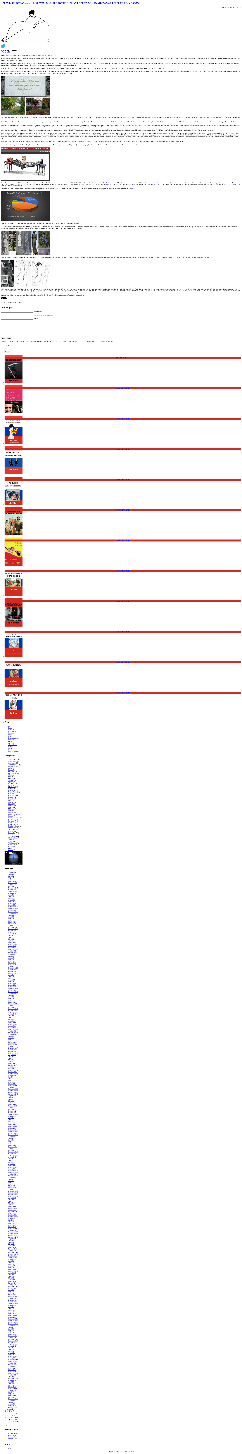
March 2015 (12, 1104)
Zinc (9, 848)
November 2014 (13, 1111)
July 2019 (11, 1015)
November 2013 (13, 1131)
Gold (9, 793)
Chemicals (11, 771)
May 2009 (11, 1223)
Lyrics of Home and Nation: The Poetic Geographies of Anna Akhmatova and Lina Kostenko (48, 223)
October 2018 (12, 1031)
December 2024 (13, 906)
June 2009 (11, 1222)
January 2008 (12, 1250)
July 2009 (11, 1220)
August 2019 (12, 1014)
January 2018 (12, 1046)
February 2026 (12, 883)
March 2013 (12, 1145)
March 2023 (12, 942)
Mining (10, 812)
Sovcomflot (11, 833)
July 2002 (11, 1348)
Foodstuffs (11, 790)
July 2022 (11, 956)
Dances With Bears (128, 1451)
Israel (10, 800)
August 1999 (12, 1380)
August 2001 (12, 1366)
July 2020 (11, 995)
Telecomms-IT (12, 836)
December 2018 (13, 1027)
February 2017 (12, 1065)
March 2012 (12, 1165)
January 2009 (12, 1230)
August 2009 (12, 1218)
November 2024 (13, 908)
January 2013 (12, 1148)
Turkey (10, 841)
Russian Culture (13, 826)
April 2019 (11, 1021)
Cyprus (10, 782)
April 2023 (11, 941)
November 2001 (13, 1361)
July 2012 (11, 1159)
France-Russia (12, 792)
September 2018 (13, 1033)
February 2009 (12, 1228)
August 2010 (12, 1198)
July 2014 (11, 1118)
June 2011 (11, 1181)
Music (10, 748)
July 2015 (11, 1097)
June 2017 (11, 1058)
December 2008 (13, 1232)
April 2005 (11, 1293)
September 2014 (13, 1114)
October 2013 (12, 1133)
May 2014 (11, 1121)
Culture (10, 780)
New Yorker (106, 183)
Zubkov (10, 850)
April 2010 (11, 1204)
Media (10, 805)
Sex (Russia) (12, 829)
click (207, 257)
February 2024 (12, 924)
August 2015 (12, 1096)
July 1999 (11, 1382)
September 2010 (13, 1196)
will (2, 290)
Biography (11, 766)
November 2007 (13, 1254)
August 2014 (12, 1116)
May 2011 (11, 1182)
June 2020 (11, 997)
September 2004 (13, 1303)
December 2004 (13, 1300)
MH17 (10, 807)
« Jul (6, 1425)
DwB (10, 785)
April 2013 (11, 1143)
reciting (31, 295)
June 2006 (11, 1276)
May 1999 (11, 1385)
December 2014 (13, 1109)
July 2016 (11, 1077)
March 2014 (12, 1124)
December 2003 (13, 1319)
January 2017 (12, 1067)
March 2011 (12, 1186)
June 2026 (11, 876)
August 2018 (12, 1034)
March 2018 (12, 1043)
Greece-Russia (12, 795)
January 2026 (12, 884)
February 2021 (12, 983)
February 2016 (12, 1085)
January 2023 (12, 946)
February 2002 (12, 1356)
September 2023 (13, 932)
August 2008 (12, 1239)
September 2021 (13, 973)
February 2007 (12, 1269)
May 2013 (11, 1141)
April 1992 (11, 1404)
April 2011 (11, 1184)
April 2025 (11, 900)
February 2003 (12, 1336)
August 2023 (12, 934)
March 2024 (12, 922)
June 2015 (11, 1099)
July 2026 (11, 874)
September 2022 (13, 952)
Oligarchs (11, 821)
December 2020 (13, 987)
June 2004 (11, 1308)
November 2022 (13, 949)
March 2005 (12, 1295)
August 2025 (12, 893)
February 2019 (12, 1024)
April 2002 (11, 1353)
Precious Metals (13, 824)
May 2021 (11, 978)
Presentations (12, 731)
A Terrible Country (230, 184)
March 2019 (12, 1022)
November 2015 (13, 1090)
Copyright (11, 743)
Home (7, 345)
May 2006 (11, 1278)
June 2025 (11, 896)
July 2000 (11, 1376)
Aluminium (11, 761)
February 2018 (12, 1044)
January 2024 (12, 925)
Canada (10, 770)
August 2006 (12, 1273)
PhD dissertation (7, 133)
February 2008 (12, 1249)
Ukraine (10, 845)
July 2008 (11, 1240)
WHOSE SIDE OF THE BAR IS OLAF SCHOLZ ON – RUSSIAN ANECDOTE (27, 341)
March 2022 (12, 963)
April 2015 (11, 1102)
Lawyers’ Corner (13, 751)
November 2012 (13, 1152)
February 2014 (12, 1126)
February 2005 (12, 1296)
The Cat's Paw (12, 838)
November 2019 (13, 1009)
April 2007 (11, 1266)
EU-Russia (11, 787)
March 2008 (12, 1247)
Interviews (11, 729)
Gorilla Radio (12, 1435)
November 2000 (13, 1373)
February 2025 (12, 903)
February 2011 (12, 1187)
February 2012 (12, 1167)
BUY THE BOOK (123, 388)
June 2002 (11, 1349)
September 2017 (13, 1053)
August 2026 (12, 872)
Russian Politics (13, 828)
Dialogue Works (13, 1433)
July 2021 (11, 975)
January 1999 (12, 1390)
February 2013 (12, 1147)
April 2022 (11, 961)
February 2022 (12, 964)
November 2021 (13, 970)
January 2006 (12, 1285)
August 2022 (12, 954)
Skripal (10, 831)
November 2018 (13, 1029)
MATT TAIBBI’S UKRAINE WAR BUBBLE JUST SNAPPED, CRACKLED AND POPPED (82, 341)
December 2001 (13, 1359)
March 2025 (12, 901)
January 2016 (12, 1087)
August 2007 (12, 1259)
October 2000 (12, 1375)
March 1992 (12, 1405)
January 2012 (12, 1169)
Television (11, 733)
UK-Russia (11, 843)
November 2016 (13, 1070)
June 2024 (11, 917)
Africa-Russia (12, 759)
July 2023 (11, 935)
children (154, 184)
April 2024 (11, 920)
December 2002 (13, 1339)
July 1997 (11, 1392)
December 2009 (13, 1211)
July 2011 (11, 1179)
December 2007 (13, 1252)
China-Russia (12, 773)
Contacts (11, 741)
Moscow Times (12, 814)
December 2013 (13, 1130)
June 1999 (11, 1383)
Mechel (10, 804)
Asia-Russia (12, 763)
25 (9, 1421)
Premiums (11, 740)
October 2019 (12, 1010)
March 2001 (12, 1370)
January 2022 (12, 966)
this (133, 188)
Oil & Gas (11, 819)
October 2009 (12, 1215)
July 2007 (11, 1261)
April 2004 (11, 1312)
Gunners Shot (12, 1437)
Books (10, 728)
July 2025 (11, 895)
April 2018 (11, 1041)
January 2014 (12, 1128)
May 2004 (11, 1310)
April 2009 (11, 1225)
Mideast (10, 809)
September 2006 (13, 1271)
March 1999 (12, 1387)
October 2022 (12, 951)
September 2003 (13, 1324)
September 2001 (13, 1365)
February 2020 (12, 1004)
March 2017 (12, 1063)
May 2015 (11, 1101)
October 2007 (12, 1256)
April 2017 (11, 1061)
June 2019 (11, 1017)
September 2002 (13, 1344)
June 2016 (11, 1078)
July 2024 (11, 915)
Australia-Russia (13, 765)
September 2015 (13, 1094)
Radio (10, 734)
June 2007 (11, 1262)
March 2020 (12, 1002)
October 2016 (12, 1072)
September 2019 (13, 1012)
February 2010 (12, 1208)
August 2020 (12, 993)
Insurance (11, 797)
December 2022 (13, 947)
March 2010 (12, 1206)
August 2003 (12, 1325)
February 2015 (12, 1106)
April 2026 (11, 879)
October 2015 (12, 1092)
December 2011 (13, 1170)
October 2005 (12, 1288)
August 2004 (12, 1305)
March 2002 (12, 1354)
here (57, 295)
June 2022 (11, 958)
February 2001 (12, 1371)
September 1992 (13, 1399)
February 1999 (12, 1388)
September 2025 (13, 891)
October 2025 (12, 889)
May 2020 (11, 998)
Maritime (11, 802)
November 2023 (13, 929)
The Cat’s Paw (12, 745)
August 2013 (12, 1136)
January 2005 (12, 1298)
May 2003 (11, 1330)
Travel (10, 750)
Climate (10, 775)
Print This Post (236, 7)
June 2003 (11, 1329)
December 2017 (13, 1048)
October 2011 (12, 1174)
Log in (10, 1448)
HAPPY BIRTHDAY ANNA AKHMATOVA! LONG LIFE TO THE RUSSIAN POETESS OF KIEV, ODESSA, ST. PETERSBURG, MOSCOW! (70, 3)
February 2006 (12, 1283)
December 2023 (13, 927)
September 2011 (13, 1176)
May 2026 (11, 878)
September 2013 (13, 1135)
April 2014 (11, 1123)
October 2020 (12, 990)
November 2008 (13, 1233)
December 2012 (13, 1150)
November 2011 (13, 1172)
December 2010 (13, 1191)
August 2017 (12, 1055)
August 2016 (12, 1075)
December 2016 (13, 1068)
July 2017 (11, 1056)
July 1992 (11, 1402)
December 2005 (13, 1286)
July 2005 (11, 1290)
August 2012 (12, 1157)
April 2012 (11, 1164)
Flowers (10, 746)
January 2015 (12, 1107)
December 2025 (13, 886)
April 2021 (11, 980)
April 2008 (11, 1245)
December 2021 (13, 968)
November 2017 (13, 1050)
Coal (9, 776)
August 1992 (12, 1400)
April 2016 (11, 1082)
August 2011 (12, 1177)
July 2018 (11, 1036)
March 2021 (12, 981)
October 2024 (12, 910)
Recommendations (13, 738)
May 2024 (11, 918)
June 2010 (11, 1201)
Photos (10, 736)
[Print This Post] (227, 7)
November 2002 (13, 1341)
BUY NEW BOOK (123, 358)
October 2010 (12, 1194)
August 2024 (12, 913)
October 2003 (12, 1322)
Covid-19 (11, 778)
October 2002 (12, 1342)
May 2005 (11, 1291)
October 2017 (12, 1051)
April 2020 (11, 1000)
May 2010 (11, 1203)
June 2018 (11, 1038)
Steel (9, 834)
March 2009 (12, 1227)
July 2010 (11, 1199)
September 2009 (13, 1216)
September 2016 (13, 1073)
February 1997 (12, 1395)
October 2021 (12, 971)
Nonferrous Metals (13, 817)
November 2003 (13, 1320)
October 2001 (12, 1363)
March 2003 (12, 1334)
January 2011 (12, 1189)
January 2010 (12, 1210)
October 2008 (12, 1235)
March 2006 (12, 1281)
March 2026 (12, 881)
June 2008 (11, 1242)
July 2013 (11, 1138)
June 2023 (11, 937)
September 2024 (13, 912)
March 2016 (12, 1084)
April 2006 (11, 1279)
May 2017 (11, 1060)
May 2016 (11, 1080)
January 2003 (12, 1337)
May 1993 (11, 1397)
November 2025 (13, 888)
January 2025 (12, 905)
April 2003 (11, 1332)
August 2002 (12, 1346)
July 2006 (11, 1274)
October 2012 (12, 1153)
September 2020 (13, 992)
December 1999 (13, 1378)
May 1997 (11, 1393)
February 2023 (12, 944)
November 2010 (13, 1193)
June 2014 (11, 1119)
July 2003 (11, 1327)
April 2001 (11, 1368)
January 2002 (12, 1358)
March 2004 (12, 1313)
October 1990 (12, 1407)
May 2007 (11, 1264)
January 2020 (12, 1005)
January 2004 (12, 1317)
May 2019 (11, 1019)
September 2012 (13, 1155)
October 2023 (12, 930)
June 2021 (11, 976)
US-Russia (11, 846)
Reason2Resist (12, 1438)
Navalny (10, 816)
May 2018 (11, 1039)
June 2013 (11, 1140)
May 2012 (11, 1162)
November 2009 (13, 1213)
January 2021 (12, 985)
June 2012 (11, 1160)
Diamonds (11, 783)
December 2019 (13, 1007)
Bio (9, 726)
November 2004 (13, 1302)
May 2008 (11, 1244)
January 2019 (12, 1026)
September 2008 (13, 1237)
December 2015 (13, 1089)
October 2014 (12, 1113)
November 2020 (13, 988)
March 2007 (12, 1267)
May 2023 (11, 939)
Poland (10, 822)
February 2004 (12, 1315)
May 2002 (11, 1351)
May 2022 (11, 959)
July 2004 (11, 1307)
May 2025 (11, 898)
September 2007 (13, 1257)
